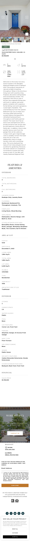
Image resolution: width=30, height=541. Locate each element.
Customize (15, 532)
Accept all (15, 536)
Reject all (15, 529)
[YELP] (18, 513)
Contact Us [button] (15, 433)
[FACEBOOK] (7, 513)
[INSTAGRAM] (11, 513)
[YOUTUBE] (15, 513)
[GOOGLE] (22, 513)
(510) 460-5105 (10, 449)
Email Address (6, 468)
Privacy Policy (7, 480)
